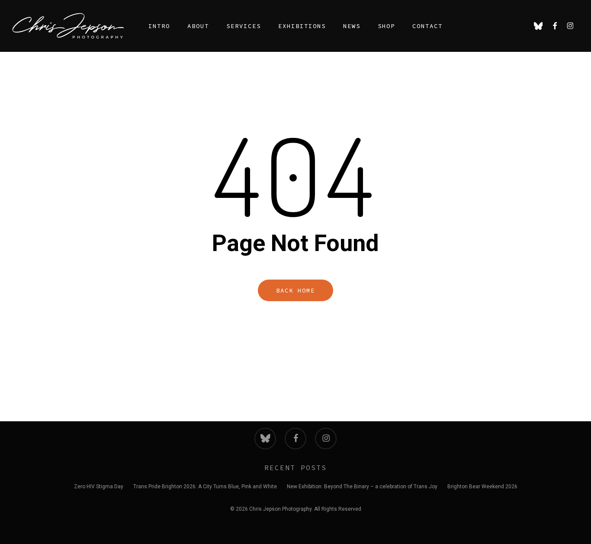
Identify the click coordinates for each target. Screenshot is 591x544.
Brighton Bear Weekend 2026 (482, 487)
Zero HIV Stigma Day (98, 487)
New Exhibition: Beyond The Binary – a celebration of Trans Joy (362, 487)
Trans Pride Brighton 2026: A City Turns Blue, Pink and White (205, 487)
